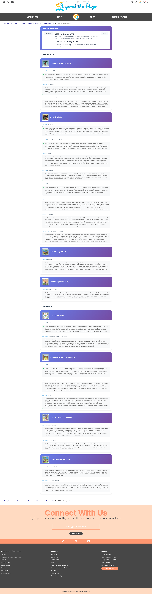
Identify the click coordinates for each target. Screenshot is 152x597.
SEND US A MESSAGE (110, 568)
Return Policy (55, 573)
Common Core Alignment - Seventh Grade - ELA (41, 23)
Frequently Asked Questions (59, 565)
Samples (3, 554)
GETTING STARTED (119, 17)
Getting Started (8, 23)
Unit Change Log (6, 573)
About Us (54, 554)
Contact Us (54, 557)
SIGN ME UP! (76, 533)
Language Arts (5, 565)
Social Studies (5, 562)
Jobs (52, 562)
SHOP (92, 17)
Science (3, 560)
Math (2, 568)
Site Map (53, 570)
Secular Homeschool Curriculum (60, 568)
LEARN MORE (32, 17)
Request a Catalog (56, 576)
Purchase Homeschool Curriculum (11, 557)
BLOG (59, 17)
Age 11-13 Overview (20, 23)
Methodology (5, 570)
